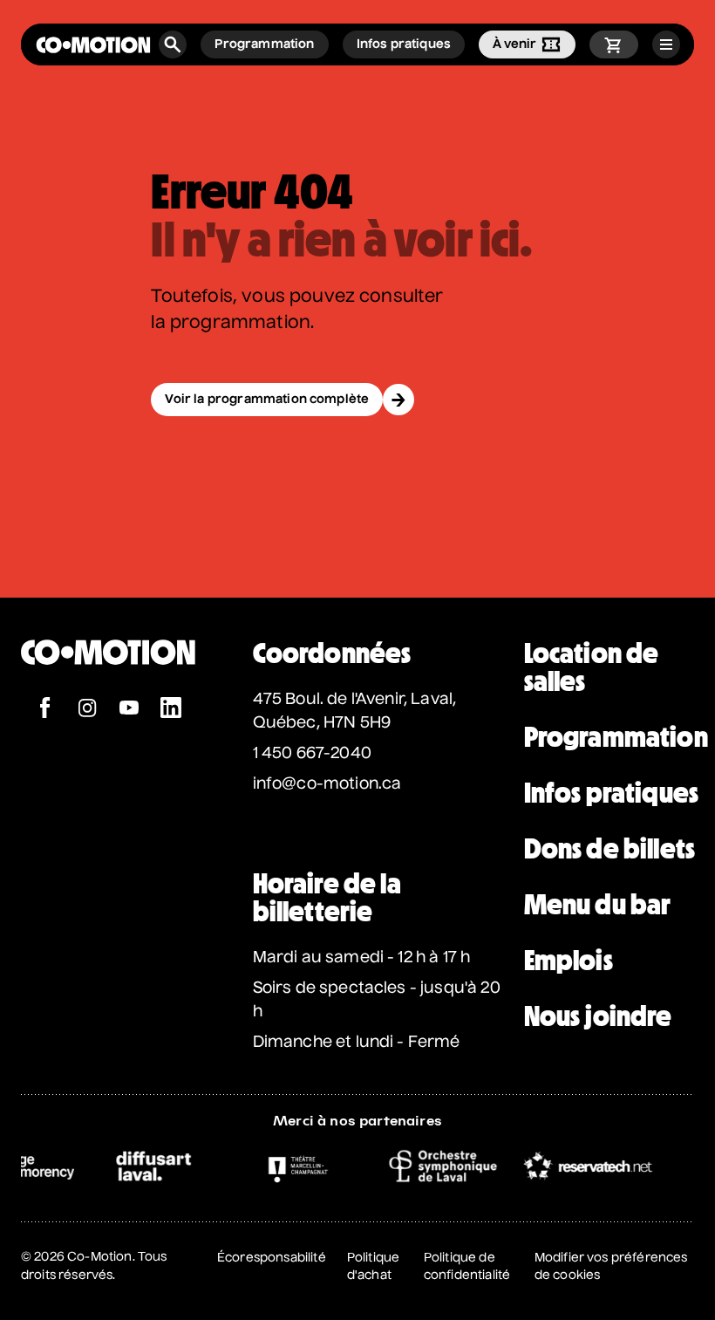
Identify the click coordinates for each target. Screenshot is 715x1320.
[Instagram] (87, 709)
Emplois (568, 961)
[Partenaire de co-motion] (141, 1166)
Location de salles (591, 667)
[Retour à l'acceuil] (93, 45)
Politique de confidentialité (467, 1267)
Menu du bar (597, 905)
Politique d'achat (373, 1267)
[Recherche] (173, 44)
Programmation (616, 737)
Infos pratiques (611, 793)
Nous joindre (598, 1016)
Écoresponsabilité (271, 1258)
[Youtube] (129, 709)
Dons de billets (609, 849)
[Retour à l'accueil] (108, 688)
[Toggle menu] (666, 44)
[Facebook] (45, 709)
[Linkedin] (170, 709)
